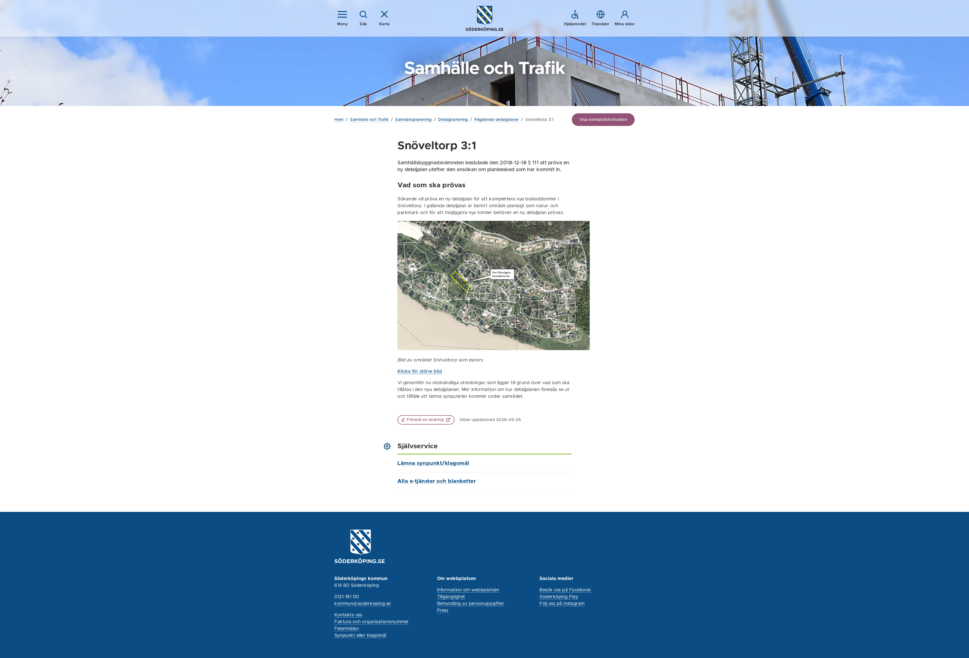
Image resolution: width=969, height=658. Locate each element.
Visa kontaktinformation (603, 120)
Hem (339, 120)
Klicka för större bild (419, 371)
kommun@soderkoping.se (362, 603)
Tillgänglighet (451, 597)
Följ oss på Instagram (562, 603)
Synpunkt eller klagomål (360, 635)
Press (442, 610)
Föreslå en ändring (425, 420)
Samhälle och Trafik (369, 120)
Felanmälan (346, 628)
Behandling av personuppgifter (470, 603)
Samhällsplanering (413, 120)
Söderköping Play (559, 597)
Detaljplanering (453, 120)
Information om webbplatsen (468, 590)
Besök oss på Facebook (565, 590)
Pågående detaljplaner (496, 120)
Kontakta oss (348, 615)
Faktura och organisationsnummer (371, 622)
